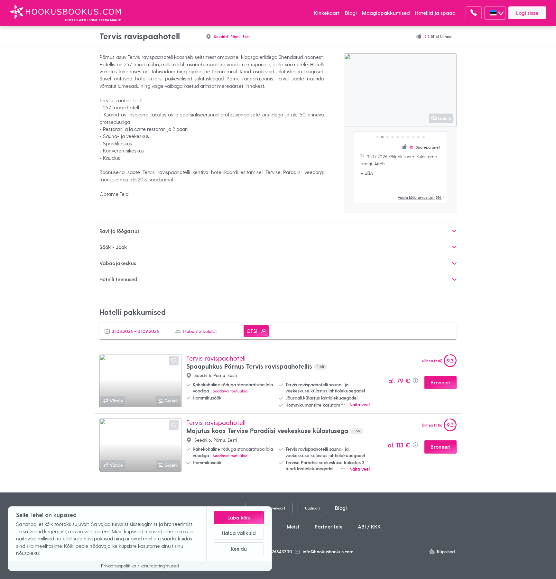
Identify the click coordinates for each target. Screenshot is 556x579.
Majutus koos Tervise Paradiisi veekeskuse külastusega (273, 430)
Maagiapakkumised (386, 13)
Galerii (444, 118)
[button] (377, 137)
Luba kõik (238, 517)
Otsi (251, 331)
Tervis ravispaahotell (216, 358)
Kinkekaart (327, 13)
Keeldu (239, 549)
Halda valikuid (239, 533)
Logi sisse (527, 13)
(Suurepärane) (425, 146)
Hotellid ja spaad (435, 13)
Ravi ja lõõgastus (119, 231)
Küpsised (446, 551)
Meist (293, 526)
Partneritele (329, 526)
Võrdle (116, 400)
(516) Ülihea (437, 36)
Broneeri (440, 382)
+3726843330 (278, 551)
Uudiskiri (312, 507)
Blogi (351, 13)
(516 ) (421, 197)
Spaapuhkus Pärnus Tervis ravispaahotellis (255, 366)
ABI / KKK (369, 526)
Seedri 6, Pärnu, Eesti (232, 36)
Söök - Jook (113, 247)
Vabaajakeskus (117, 263)
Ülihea (432, 360)
